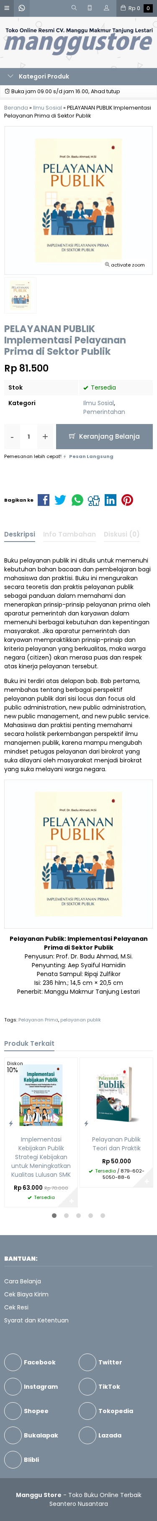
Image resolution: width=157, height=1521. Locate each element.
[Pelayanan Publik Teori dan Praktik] (116, 1094)
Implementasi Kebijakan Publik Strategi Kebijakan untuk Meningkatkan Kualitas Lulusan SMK (41, 1157)
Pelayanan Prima (38, 1019)
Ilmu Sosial (98, 403)
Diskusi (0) (122, 534)
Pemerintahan (104, 412)
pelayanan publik (80, 1019)
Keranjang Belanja (108, 436)
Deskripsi (19, 534)
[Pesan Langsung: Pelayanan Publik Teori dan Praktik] (86, 1123)
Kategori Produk (43, 76)
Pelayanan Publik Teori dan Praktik (116, 1143)
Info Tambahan (69, 534)
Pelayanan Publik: (38, 939)
